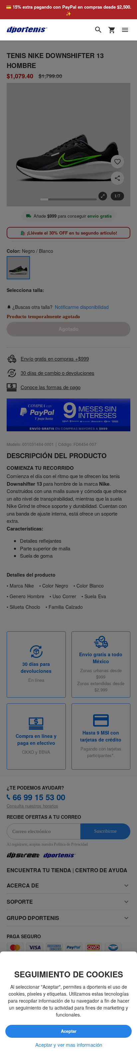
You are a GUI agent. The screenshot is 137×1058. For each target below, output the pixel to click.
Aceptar (68, 1031)
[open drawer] (125, 30)
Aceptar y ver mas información (69, 1044)
